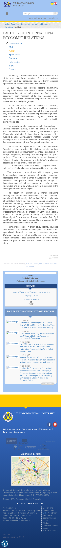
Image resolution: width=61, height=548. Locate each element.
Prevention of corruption (14, 432)
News (11, 65)
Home (31, 18)
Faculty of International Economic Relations (30, 311)
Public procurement (11, 429)
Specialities (15, 54)
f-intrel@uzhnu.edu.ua (31, 299)
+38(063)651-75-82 (31, 296)
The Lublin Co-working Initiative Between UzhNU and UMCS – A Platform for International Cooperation (37, 336)
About (12, 50)
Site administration (30, 429)
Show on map (31, 303)
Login (56, 18)
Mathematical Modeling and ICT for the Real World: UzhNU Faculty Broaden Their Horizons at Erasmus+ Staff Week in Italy (37, 325)
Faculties (15, 24)
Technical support (40, 18)
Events (12, 69)
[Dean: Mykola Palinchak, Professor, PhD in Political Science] (31, 273)
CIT (44, 512)
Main (7, 24)
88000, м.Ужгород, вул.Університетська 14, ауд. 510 (31, 292)
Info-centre (14, 62)
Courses (13, 58)
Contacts (50, 18)
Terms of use (46, 429)
